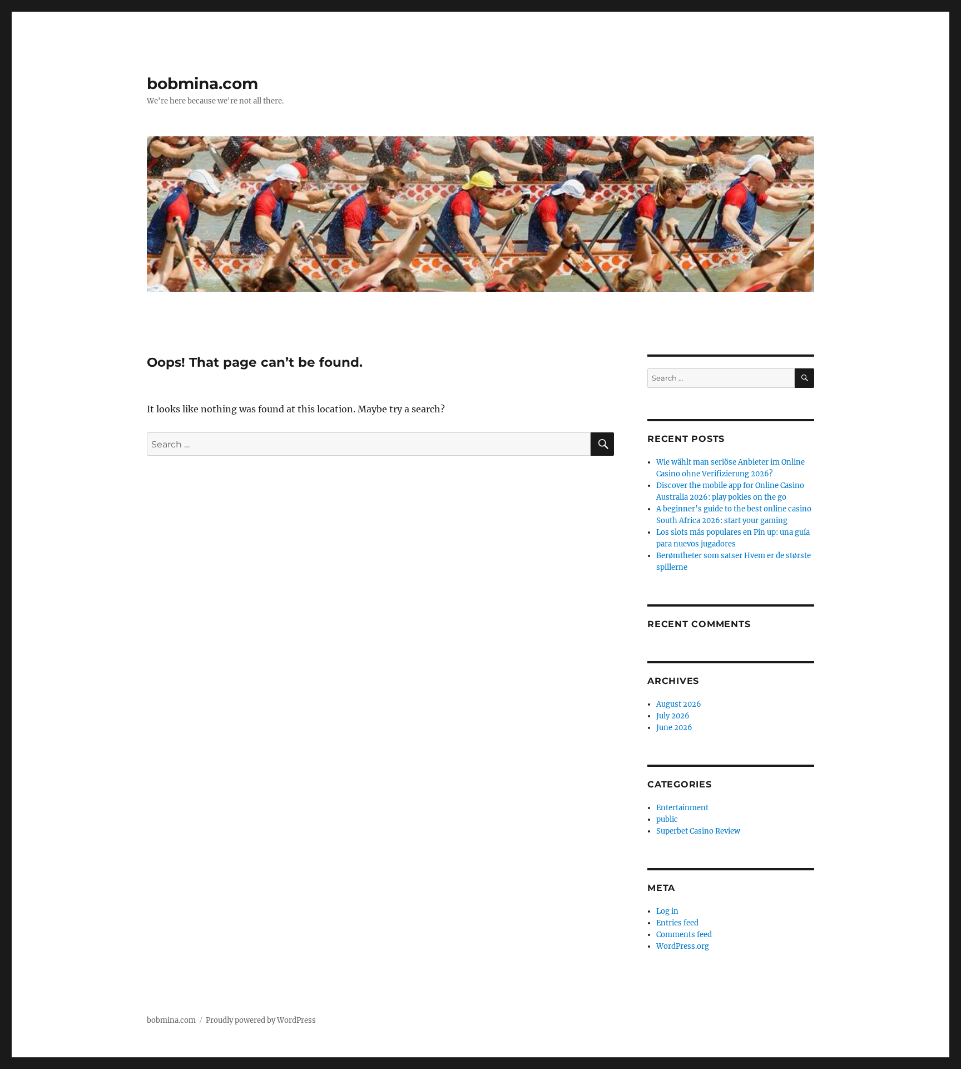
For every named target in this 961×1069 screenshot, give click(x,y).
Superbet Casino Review (698, 831)
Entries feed (677, 923)
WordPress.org (682, 946)
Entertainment (682, 807)
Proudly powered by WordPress (261, 1020)
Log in (667, 911)
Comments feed (684, 934)
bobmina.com (202, 83)
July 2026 (673, 716)
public (667, 819)
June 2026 (674, 727)
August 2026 (678, 704)
